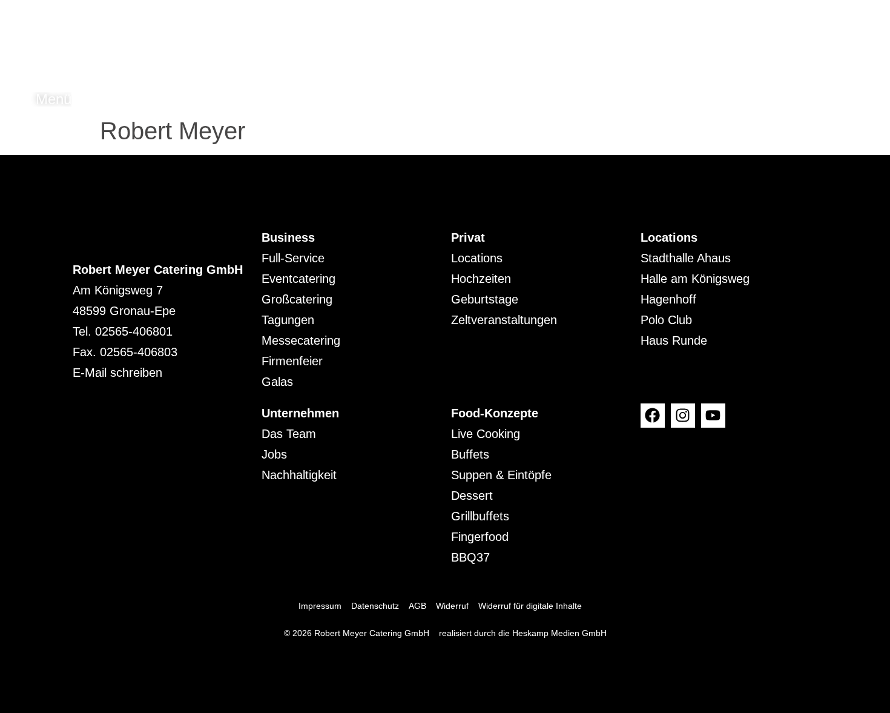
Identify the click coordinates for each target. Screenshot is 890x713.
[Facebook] (653, 415)
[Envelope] (869, 99)
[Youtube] (713, 415)
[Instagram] (683, 415)
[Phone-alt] (845, 99)
